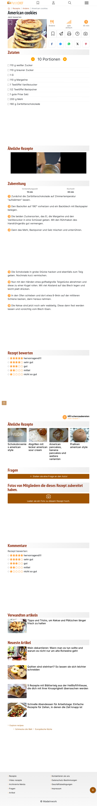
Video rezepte (15, 780)
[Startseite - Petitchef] (9, 8)
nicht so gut (30, 374)
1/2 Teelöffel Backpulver (23, 89)
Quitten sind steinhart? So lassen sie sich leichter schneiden (56, 668)
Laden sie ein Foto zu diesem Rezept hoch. (48, 501)
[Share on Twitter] (77, 44)
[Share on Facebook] (51, 44)
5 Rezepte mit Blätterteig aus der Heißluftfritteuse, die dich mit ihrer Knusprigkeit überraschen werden (57, 687)
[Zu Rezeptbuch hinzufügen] (52, 34)
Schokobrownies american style (17, 447)
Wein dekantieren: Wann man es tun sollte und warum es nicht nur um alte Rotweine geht (55, 649)
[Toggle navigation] (86, 3)
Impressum (56, 788)
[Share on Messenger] (60, 44)
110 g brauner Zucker (22, 70)
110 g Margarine (19, 79)
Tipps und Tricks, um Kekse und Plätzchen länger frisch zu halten (56, 622)
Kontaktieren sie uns (61, 776)
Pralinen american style (79, 446)
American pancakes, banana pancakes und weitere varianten (57, 451)
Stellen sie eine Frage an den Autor (50, 476)
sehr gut (28, 362)
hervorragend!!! (32, 358)
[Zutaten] (4, 403)
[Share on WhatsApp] (69, 44)
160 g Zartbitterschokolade (25, 104)
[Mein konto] (53, 3)
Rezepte (12, 776)
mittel (26, 370)
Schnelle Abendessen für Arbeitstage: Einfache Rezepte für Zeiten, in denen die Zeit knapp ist (55, 706)
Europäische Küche (43, 729)
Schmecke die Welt (23, 729)
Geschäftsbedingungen (62, 784)
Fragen (12, 788)
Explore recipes (17, 725)
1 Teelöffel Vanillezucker (23, 84)
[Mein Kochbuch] (37, 3)
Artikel (12, 793)
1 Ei (12, 75)
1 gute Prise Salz (19, 94)
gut (25, 366)
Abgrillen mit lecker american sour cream (38, 447)
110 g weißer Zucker (21, 65)
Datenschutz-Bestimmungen (64, 780)
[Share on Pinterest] (86, 44)
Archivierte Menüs (17, 784)
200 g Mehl (16, 99)
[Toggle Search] (69, 3)
